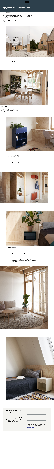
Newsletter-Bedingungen (31, 425)
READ (13, 109)
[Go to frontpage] (27, 2)
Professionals (4, 12)
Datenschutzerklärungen (38, 425)
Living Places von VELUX (32, 15)
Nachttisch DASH (10, 247)
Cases (6, 12)
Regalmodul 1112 (24, 154)
